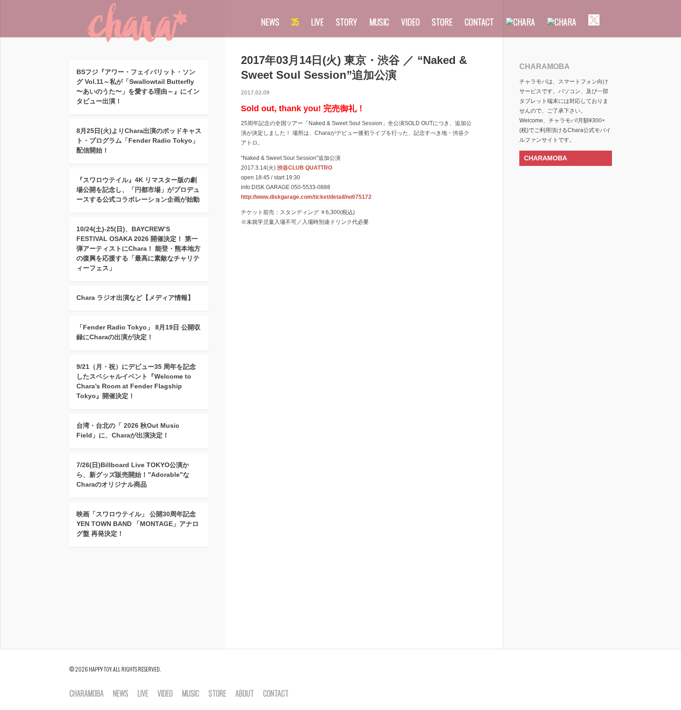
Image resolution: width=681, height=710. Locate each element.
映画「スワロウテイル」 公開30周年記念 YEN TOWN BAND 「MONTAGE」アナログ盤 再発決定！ (137, 523)
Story (346, 22)
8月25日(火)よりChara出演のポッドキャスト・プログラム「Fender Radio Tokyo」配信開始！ (139, 140)
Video (410, 22)
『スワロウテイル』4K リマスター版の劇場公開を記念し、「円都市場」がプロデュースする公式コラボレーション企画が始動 (138, 189)
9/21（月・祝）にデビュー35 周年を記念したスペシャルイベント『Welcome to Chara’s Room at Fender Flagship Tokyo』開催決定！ (136, 381)
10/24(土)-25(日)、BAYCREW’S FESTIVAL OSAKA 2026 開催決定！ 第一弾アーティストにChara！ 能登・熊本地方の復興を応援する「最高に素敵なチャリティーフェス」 (138, 248)
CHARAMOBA (545, 158)
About (244, 694)
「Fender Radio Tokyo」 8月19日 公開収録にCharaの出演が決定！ (138, 332)
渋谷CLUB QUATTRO (304, 168)
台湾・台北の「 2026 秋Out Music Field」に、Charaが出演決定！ (127, 430)
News (270, 22)
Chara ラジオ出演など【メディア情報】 (135, 297)
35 (295, 22)
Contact (479, 22)
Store (442, 22)
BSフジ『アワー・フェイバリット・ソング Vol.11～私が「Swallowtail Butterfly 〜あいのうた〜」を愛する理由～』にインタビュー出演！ (138, 86)
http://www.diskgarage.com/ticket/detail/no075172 (306, 197)
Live (317, 22)
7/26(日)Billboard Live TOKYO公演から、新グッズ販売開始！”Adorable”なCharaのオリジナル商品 (132, 474)
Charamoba (86, 694)
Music (379, 22)
